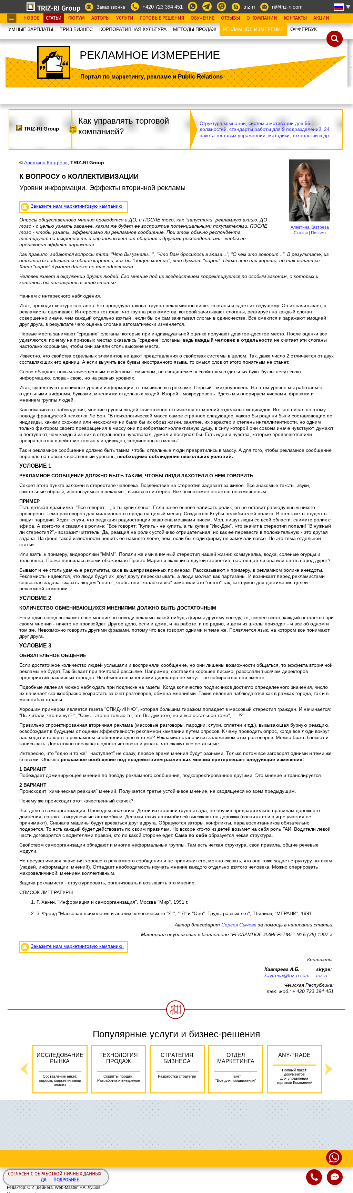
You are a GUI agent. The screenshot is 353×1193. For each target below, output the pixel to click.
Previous (24, 1069)
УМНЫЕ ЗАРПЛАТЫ (30, 29)
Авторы (100, 18)
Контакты (295, 18)
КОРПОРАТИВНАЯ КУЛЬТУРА (133, 29)
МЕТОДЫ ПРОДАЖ (194, 29)
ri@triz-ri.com (287, 7)
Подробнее (66, 1180)
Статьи (54, 18)
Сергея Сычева (238, 924)
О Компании (261, 18)
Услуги (124, 18)
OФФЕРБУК (303, 29)
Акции (321, 18)
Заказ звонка (111, 7)
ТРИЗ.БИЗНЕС (76, 29)
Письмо (318, 232)
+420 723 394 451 (162, 7)
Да (44, 1180)
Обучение (202, 18)
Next (329, 1069)
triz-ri (249, 7)
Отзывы (230, 18)
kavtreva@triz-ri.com (287, 975)
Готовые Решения (162, 18)
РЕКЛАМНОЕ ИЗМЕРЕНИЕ (253, 29)
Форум (76, 18)
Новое (31, 18)
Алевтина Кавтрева (310, 227)
